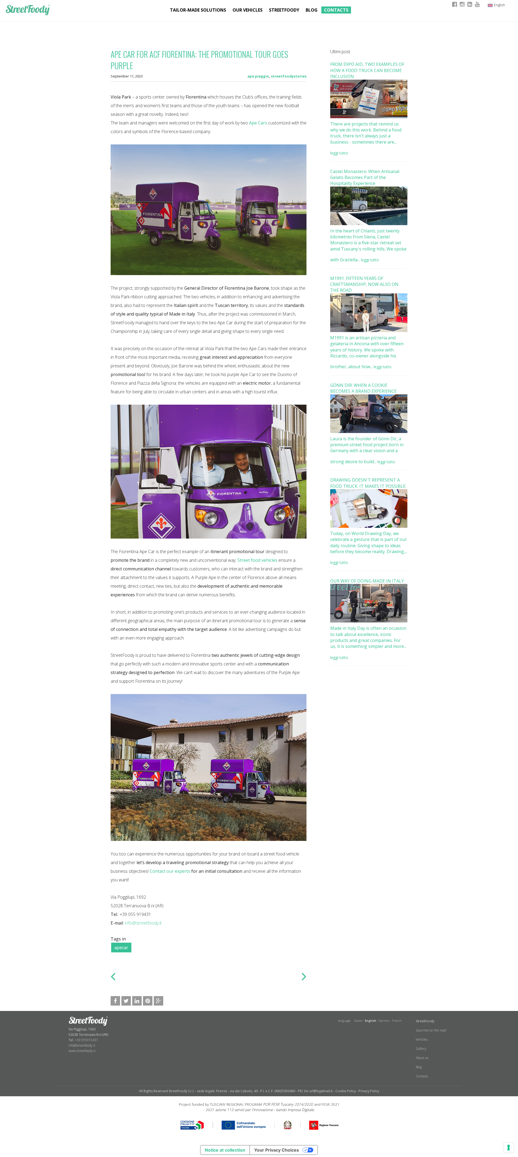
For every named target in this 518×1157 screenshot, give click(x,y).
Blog (312, 10)
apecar (121, 947)
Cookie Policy (345, 1091)
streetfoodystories (288, 76)
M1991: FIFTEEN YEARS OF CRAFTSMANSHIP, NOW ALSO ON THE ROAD (364, 284)
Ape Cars (258, 123)
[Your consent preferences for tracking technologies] (508, 1147)
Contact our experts (170, 871)
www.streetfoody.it (82, 1050)
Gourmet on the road (431, 1030)
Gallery (421, 1048)
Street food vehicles (257, 560)
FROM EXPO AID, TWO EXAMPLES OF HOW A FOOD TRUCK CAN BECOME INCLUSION (367, 70)
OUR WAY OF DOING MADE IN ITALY (367, 581)
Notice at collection (225, 1150)
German (384, 1021)
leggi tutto (339, 152)
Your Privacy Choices (276, 1150)
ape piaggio (258, 76)
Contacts (336, 10)
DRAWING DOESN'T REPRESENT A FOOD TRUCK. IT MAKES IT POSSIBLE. (368, 483)
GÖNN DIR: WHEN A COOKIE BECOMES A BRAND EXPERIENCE (363, 388)
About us (422, 1057)
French (396, 1021)
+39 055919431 (86, 1040)
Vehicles (422, 1039)
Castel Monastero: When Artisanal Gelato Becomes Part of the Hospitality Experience (364, 177)
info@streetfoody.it (143, 923)
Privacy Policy (369, 1091)
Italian (358, 1021)
